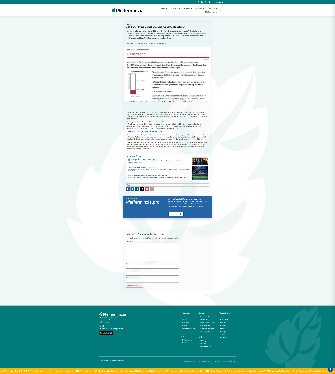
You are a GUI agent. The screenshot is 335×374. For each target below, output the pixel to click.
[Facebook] (100, 326)
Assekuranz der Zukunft (207, 317)
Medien (187, 8)
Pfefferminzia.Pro (187, 340)
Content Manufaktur (188, 329)
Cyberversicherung (161, 44)
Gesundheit (224, 320)
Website (128, 278)
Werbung (203, 341)
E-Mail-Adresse (131, 271)
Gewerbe (223, 326)
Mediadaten (185, 323)
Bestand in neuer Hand (207, 323)
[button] (128, 189)
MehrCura (184, 343)
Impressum (217, 361)
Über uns (211, 8)
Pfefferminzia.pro (211, 12)
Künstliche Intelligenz (207, 329)
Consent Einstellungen (190, 361)
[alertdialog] (167, 371)
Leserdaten (185, 326)
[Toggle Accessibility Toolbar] (330, 369)
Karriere (184, 320)
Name (128, 264)
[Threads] (108, 326)
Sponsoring (203, 344)
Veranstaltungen (205, 347)
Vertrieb (222, 329)
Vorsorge (223, 332)
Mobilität (223, 323)
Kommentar (130, 241)
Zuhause (223, 335)
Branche (223, 337)
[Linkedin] (103, 326)
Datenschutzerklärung (228, 361)
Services (199, 8)
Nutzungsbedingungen (205, 361)
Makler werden (205, 326)
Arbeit (222, 317)
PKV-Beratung (204, 320)
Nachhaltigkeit (205, 332)
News (163, 8)
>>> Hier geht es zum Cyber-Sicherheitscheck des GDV (144, 132)
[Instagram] (105, 326)
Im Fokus (174, 8)
